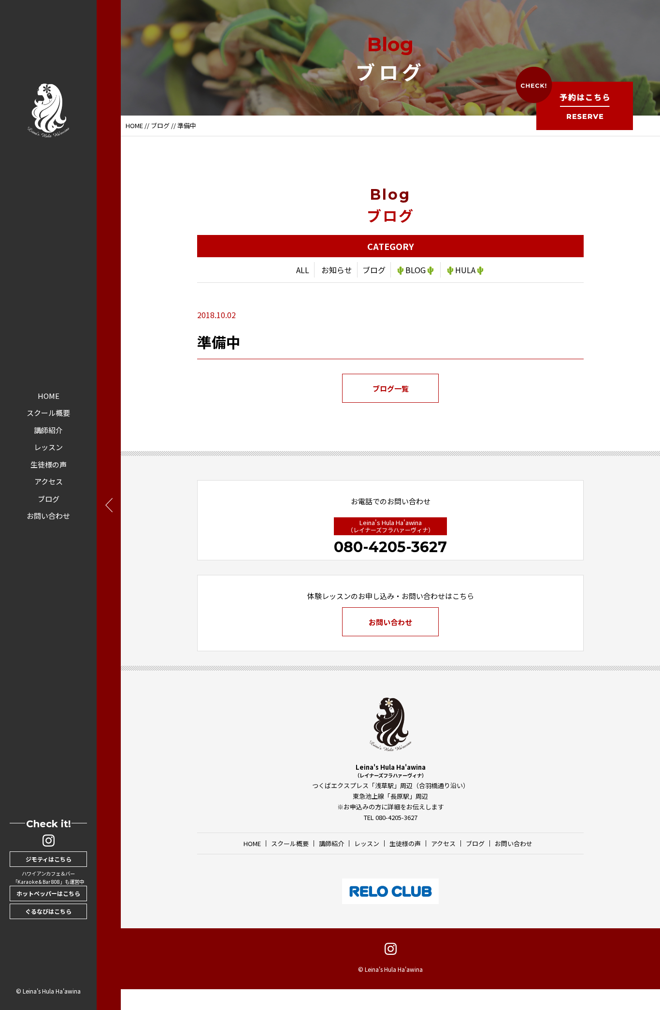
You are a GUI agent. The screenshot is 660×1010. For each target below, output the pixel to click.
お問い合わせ (48, 516)
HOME (48, 396)
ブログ (48, 499)
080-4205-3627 (390, 547)
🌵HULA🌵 (465, 270)
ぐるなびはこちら (48, 911)
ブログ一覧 (391, 388)
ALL (302, 270)
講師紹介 (48, 430)
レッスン (48, 447)
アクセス (48, 481)
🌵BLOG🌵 (415, 270)
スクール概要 (48, 413)
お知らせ (336, 270)
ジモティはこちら (49, 859)
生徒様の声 (48, 464)
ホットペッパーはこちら (48, 893)
